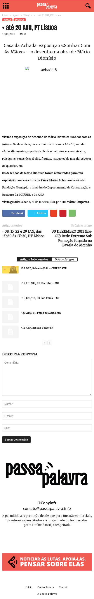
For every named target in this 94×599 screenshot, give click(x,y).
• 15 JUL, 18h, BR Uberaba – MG (40, 283)
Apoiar (15, 15)
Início (5, 15)
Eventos (28, 15)
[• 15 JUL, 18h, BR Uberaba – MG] (10, 287)
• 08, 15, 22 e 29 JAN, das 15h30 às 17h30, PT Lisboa (23, 233)
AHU (41, 194)
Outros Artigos (64, 259)
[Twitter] (56, 538)
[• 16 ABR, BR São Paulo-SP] (10, 332)
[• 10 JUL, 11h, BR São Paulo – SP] (10, 302)
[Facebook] (37, 538)
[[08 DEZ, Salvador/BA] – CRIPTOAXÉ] (10, 269)
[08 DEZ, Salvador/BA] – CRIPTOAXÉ (44, 268)
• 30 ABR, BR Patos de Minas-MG (41, 312)
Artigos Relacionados (34, 259)
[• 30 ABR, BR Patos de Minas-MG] (10, 317)
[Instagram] (47, 538)
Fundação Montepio (15, 187)
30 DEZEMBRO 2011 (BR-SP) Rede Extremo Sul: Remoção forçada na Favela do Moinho (72, 238)
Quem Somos (45, 587)
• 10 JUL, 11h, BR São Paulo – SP (40, 298)
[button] (87, 6)
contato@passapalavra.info (47, 508)
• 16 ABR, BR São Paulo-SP (37, 327)
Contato (63, 587)
